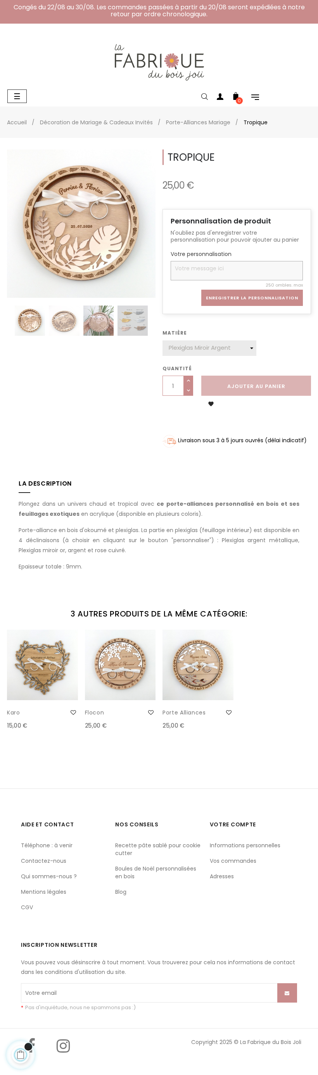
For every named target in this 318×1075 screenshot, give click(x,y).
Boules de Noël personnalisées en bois (155, 872)
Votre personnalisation (201, 254)
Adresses (222, 876)
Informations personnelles (245, 845)
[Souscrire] (287, 993)
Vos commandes (233, 861)
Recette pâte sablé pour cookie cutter (157, 849)
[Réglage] (251, 98)
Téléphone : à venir (47, 845)
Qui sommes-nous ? (49, 876)
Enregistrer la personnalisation (252, 298)
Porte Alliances (184, 712)
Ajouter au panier (256, 386)
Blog (120, 892)
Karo (13, 712)
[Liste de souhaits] (73, 712)
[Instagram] (63, 1051)
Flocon (94, 712)
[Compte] (220, 98)
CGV (27, 907)
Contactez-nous (43, 861)
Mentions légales (43, 892)
